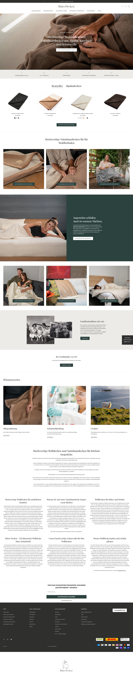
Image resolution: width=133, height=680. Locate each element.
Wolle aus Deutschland (9, 622)
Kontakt (57, 612)
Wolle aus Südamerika (9, 617)
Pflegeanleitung (121, 570)
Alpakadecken (73, 86)
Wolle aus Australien (8, 614)
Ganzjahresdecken (48, 11)
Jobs (56, 617)
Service (99, 11)
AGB (82, 614)
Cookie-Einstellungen (86, 622)
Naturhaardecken (36, 11)
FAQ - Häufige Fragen (60, 634)
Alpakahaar (32, 612)
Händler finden (66, 365)
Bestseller (57, 86)
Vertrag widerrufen (119, 610)
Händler (57, 631)
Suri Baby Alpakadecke (50, 113)
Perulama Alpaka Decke (17, 113)
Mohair (31, 622)
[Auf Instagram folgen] (7, 639)
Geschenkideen (91, 11)
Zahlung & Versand (60, 619)
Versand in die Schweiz (61, 624)
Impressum (84, 619)
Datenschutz (84, 617)
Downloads (58, 629)
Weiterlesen (6, 435)
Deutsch (4, 646)
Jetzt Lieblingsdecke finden (66, 50)
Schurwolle (6, 612)
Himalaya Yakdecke (115, 113)
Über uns (85, 338)
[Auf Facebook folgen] (4, 639)
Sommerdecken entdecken (83, 238)
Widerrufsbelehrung (86, 612)
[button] (127, 340)
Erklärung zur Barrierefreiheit (88, 624)
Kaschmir (32, 617)
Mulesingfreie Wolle (8, 624)
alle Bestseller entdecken (66, 124)
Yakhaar (32, 619)
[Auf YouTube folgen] (11, 639)
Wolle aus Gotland (8, 619)
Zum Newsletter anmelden (66, 597)
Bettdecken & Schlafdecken (77, 11)
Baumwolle (32, 624)
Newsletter (58, 614)
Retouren (57, 622)
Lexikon (57, 626)
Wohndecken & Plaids (61, 11)
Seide (31, 626)
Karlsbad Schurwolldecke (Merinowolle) (83, 113)
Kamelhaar (32, 614)
